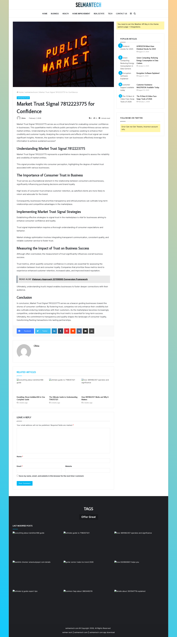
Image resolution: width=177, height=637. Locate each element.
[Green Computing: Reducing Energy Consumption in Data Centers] (127, 63)
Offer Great (88, 517)
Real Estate (99, 13)
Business (55, 13)
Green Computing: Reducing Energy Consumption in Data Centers (147, 60)
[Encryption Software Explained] (127, 77)
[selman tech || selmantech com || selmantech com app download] (88, 5)
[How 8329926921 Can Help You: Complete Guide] (139, 575)
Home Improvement (81, 13)
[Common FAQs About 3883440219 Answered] (89, 604)
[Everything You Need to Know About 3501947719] (139, 604)
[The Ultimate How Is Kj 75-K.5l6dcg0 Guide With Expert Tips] (38, 604)
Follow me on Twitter (131, 118)
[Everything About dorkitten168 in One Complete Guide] (31, 387)
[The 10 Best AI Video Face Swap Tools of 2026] (127, 100)
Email (20, 466)
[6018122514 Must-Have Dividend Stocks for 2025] (127, 50)
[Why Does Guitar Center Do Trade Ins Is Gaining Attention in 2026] (89, 575)
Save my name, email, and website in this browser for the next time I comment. (51, 476)
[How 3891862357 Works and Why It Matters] (96, 387)
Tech (110, 13)
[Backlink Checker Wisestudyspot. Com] (38, 575)
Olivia (23, 118)
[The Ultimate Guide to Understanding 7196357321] (63, 387)
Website (68, 466)
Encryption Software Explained (148, 73)
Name (20, 456)
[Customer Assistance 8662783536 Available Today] (127, 88)
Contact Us (121, 13)
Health (65, 13)
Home (44, 13)
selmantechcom (31, 92)
